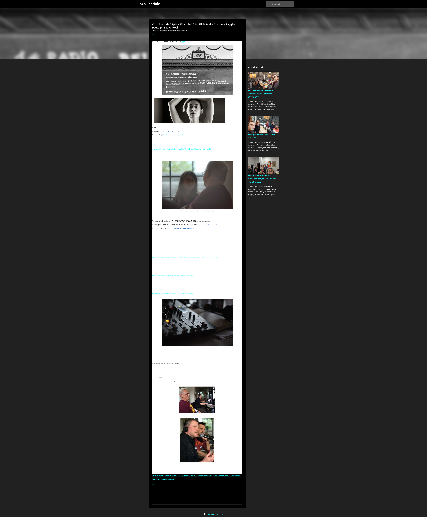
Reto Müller (207, 149)
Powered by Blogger (215, 514)
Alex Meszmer (196, 149)
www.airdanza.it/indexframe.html (169, 132)
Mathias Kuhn (171, 149)
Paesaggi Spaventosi (221, 476)
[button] (153, 34)
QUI (183, 42)
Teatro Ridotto (168, 479)
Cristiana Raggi (170, 476)
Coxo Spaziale (148, 4)
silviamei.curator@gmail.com (184, 228)
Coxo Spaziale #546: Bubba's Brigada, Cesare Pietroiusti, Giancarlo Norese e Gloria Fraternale (262, 179)
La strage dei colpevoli (187, 476)
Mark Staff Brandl (183, 149)
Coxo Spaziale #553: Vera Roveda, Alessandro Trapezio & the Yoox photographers (260, 94)
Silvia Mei (156, 479)
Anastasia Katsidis (158, 149)
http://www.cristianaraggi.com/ (173, 135)
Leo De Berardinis (204, 476)
